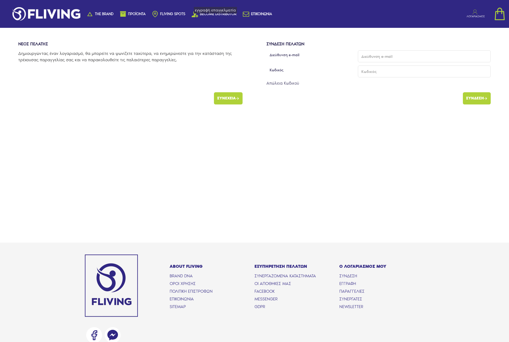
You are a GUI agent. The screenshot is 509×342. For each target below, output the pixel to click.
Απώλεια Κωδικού (282, 83)
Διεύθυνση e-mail (284, 55)
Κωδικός (276, 70)
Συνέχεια (226, 98)
